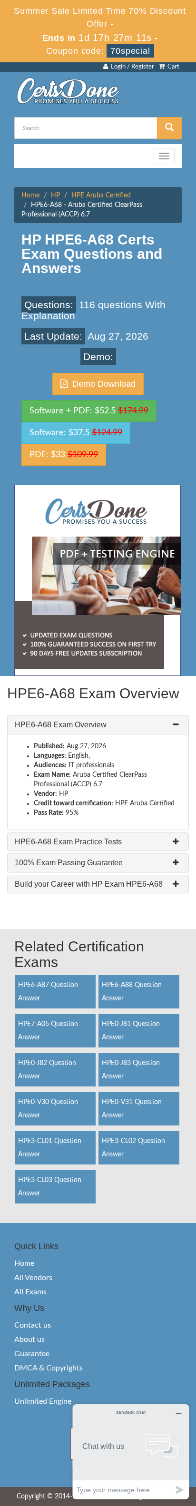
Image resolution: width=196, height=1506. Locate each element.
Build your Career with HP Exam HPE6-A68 (89, 884)
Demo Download (102, 384)
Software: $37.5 (75, 433)
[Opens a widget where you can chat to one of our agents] (131, 1451)
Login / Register (131, 67)
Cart (172, 67)
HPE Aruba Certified (101, 195)
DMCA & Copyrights (48, 1368)
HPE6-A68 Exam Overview (61, 725)
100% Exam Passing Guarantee (69, 863)
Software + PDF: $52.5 (88, 411)
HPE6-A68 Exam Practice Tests (68, 842)
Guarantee (31, 1354)
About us (29, 1339)
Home (30, 195)
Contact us (32, 1325)
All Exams (30, 1292)
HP (55, 195)
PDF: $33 (63, 454)
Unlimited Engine (42, 1401)
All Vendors (33, 1277)
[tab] (98, 725)
